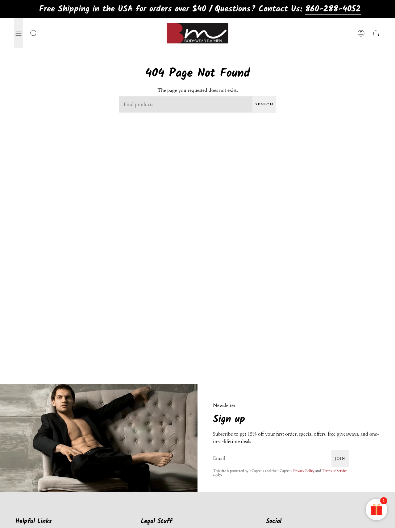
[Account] (361, 33)
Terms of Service (334, 470)
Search (264, 104)
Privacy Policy (303, 470)
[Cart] (376, 33)
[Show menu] (18, 33)
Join (340, 458)
